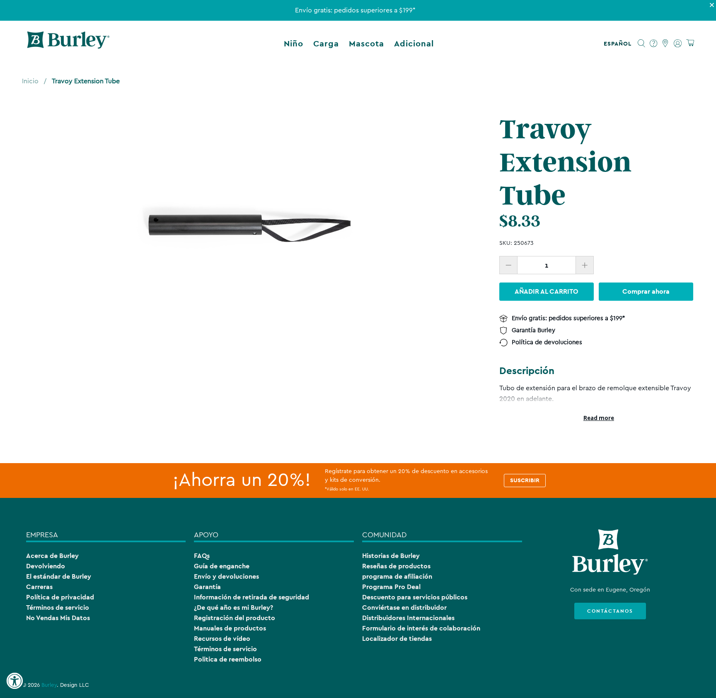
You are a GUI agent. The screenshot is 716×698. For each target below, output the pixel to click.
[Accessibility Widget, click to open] (14, 681)
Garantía (207, 586)
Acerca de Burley (52, 555)
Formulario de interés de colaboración (421, 628)
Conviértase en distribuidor (404, 607)
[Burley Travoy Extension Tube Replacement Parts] (250, 227)
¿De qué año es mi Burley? (233, 607)
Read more (598, 418)
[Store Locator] (666, 43)
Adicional (414, 43)
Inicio (30, 81)
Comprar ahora (646, 291)
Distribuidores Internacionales (408, 617)
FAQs (202, 555)
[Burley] (68, 43)
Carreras (39, 586)
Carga (326, 43)
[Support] (654, 43)
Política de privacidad (60, 597)
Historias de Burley (391, 555)
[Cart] (690, 43)
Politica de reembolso (227, 659)
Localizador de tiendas (397, 638)
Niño (293, 43)
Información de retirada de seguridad (251, 597)
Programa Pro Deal (391, 586)
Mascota (366, 43)
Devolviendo (45, 566)
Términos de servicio (57, 607)
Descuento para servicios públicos (414, 597)
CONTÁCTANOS (610, 611)
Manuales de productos (230, 628)
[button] (619, 43)
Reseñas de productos (396, 566)
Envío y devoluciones (226, 576)
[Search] (642, 43)
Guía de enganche (221, 566)
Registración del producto (234, 617)
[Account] (678, 43)
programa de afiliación (397, 576)
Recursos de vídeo (222, 638)
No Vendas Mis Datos (58, 617)
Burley (49, 685)
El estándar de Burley (58, 576)
